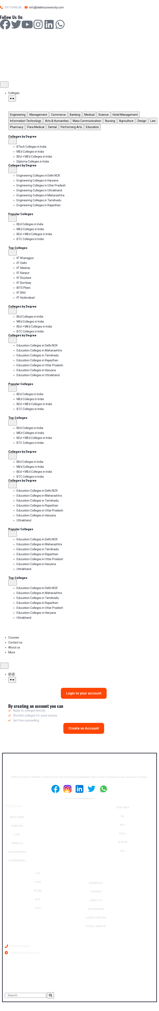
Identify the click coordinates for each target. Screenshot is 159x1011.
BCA (122, 824)
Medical (17, 843)
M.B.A (122, 833)
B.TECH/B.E (122, 807)
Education (17, 817)
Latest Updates (96, 917)
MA (122, 850)
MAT (37, 899)
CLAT (38, 907)
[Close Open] (12, 680)
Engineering (17, 860)
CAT (37, 873)
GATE (38, 881)
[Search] (50, 995)
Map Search (96, 908)
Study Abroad (96, 926)
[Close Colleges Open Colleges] (12, 98)
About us (96, 900)
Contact (96, 891)
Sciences (17, 825)
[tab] (17, 115)
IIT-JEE (38, 890)
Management (17, 851)
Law (17, 834)
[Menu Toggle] (4, 84)
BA (122, 816)
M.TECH (122, 842)
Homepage (96, 882)
